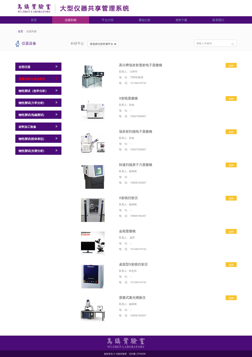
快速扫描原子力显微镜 (135, 164)
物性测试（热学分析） (33, 91)
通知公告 (144, 20)
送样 (231, 65)
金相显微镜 (127, 231)
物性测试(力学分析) (31, 103)
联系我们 (218, 20)
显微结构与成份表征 (32, 79)
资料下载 (181, 20)
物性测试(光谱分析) (31, 151)
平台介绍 (107, 20)
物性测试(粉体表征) (31, 139)
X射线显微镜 (128, 98)
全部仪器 (24, 67)
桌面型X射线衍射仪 (133, 264)
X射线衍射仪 (128, 197)
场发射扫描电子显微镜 (135, 131)
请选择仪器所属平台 (102, 44)
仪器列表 (71, 20)
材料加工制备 (27, 127)
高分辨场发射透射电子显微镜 (140, 65)
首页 (34, 20)
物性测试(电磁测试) (31, 115)
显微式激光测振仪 (132, 297)
